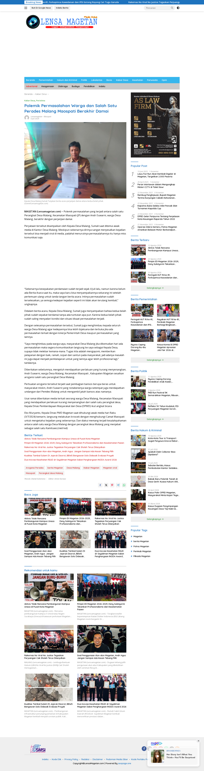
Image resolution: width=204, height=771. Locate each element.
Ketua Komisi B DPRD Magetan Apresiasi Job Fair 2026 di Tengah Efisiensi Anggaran (167, 347)
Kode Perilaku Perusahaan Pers (146, 759)
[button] (172, 7)
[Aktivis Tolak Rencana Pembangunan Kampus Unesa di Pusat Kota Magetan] (40, 507)
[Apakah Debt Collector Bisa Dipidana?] (138, 454)
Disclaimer (98, 759)
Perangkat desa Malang (51, 473)
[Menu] (26, 7)
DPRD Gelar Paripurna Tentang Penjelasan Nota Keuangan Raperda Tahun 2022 (159, 217)
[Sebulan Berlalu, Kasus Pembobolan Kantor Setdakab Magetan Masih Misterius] (138, 467)
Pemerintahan (46, 80)
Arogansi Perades (35, 467)
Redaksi (85, 759)
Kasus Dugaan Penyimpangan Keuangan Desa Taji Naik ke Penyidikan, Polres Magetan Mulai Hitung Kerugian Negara (163, 507)
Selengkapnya (154, 288)
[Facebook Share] (100, 485)
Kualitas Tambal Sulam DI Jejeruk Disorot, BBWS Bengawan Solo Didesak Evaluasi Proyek (69, 455)
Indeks (102, 86)
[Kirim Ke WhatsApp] (124, 485)
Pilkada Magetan (142, 556)
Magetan (138, 536)
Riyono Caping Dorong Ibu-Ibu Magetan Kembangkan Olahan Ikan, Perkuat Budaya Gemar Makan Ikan (141, 347)
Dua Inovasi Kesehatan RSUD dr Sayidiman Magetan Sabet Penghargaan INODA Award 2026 (70, 459)
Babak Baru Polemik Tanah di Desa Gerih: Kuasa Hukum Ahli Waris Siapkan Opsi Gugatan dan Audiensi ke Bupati (163, 480)
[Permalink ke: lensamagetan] (26, 117)
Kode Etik (56, 759)
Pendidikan (89, 86)
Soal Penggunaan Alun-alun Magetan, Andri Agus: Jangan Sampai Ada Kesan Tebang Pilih (68, 451)
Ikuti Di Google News (41, 8)
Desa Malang (73, 467)
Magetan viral (110, 467)
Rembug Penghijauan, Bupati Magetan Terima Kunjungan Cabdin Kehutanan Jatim (157, 196)
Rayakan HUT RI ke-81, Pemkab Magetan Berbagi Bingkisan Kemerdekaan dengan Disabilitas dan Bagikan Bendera (168, 322)
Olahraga (63, 86)
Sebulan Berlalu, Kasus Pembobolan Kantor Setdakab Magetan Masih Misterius (163, 466)
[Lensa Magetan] (61, 21)
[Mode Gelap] (178, 7)
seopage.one (124, 763)
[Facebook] (144, 748)
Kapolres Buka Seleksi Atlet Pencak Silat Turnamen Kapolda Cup (157, 207)
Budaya (76, 86)
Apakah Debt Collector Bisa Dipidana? (161, 453)
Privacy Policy (71, 759)
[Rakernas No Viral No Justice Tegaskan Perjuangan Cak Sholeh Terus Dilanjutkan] (110, 507)
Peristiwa (40, 100)
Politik (84, 80)
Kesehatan (137, 80)
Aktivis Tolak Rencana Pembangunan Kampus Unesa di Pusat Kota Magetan (62, 438)
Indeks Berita (62, 8)
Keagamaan (48, 86)
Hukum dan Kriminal (67, 80)
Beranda (30, 80)
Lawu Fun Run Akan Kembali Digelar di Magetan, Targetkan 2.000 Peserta (157, 175)
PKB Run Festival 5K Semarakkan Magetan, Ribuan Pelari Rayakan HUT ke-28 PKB (163, 394)
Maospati (47, 116)
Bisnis (109, 80)
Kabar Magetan (91, 467)
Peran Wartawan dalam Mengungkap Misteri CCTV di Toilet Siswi (156, 185)
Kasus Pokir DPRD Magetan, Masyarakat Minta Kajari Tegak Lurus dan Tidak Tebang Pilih (163, 494)
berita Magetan (55, 467)
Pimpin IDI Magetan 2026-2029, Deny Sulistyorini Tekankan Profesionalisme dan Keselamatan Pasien (74, 443)
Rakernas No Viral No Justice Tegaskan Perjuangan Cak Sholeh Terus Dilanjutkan (138, 2)
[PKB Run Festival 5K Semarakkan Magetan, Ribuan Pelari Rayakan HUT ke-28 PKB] (138, 394)
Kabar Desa (122, 80)
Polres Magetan (141, 546)
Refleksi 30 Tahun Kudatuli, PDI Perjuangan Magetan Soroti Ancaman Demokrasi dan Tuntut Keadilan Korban (163, 407)
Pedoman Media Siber (117, 759)
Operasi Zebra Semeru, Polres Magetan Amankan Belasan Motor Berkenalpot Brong (157, 228)
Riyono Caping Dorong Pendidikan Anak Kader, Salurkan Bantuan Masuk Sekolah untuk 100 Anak (160, 380)
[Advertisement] (102, 54)
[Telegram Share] (118, 485)
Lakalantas (96, 80)
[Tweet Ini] (106, 485)
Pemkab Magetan (142, 551)
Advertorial (31, 86)
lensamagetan (36, 116)
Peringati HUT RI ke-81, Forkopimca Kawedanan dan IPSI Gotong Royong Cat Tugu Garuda (162, 276)
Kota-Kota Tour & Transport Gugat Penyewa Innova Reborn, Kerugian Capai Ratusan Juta (163, 439)
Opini (164, 80)
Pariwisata (152, 80)
